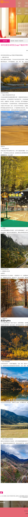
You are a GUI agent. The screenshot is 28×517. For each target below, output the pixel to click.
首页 (19, 6)
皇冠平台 (3, 146)
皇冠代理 (19, 13)
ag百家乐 (3, 273)
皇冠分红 (16, 40)
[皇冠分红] (4, 1)
